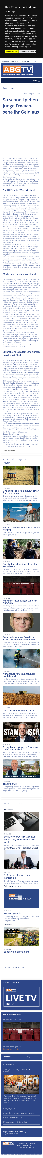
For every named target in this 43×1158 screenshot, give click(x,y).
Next (39, 1043)
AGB (18, 1145)
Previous (4, 1043)
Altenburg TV (22, 1143)
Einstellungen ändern (28, 51)
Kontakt (33, 1143)
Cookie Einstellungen (25, 1148)
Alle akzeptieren (12, 51)
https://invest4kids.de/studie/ (21, 446)
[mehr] (35, 500)
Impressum (27, 1145)
